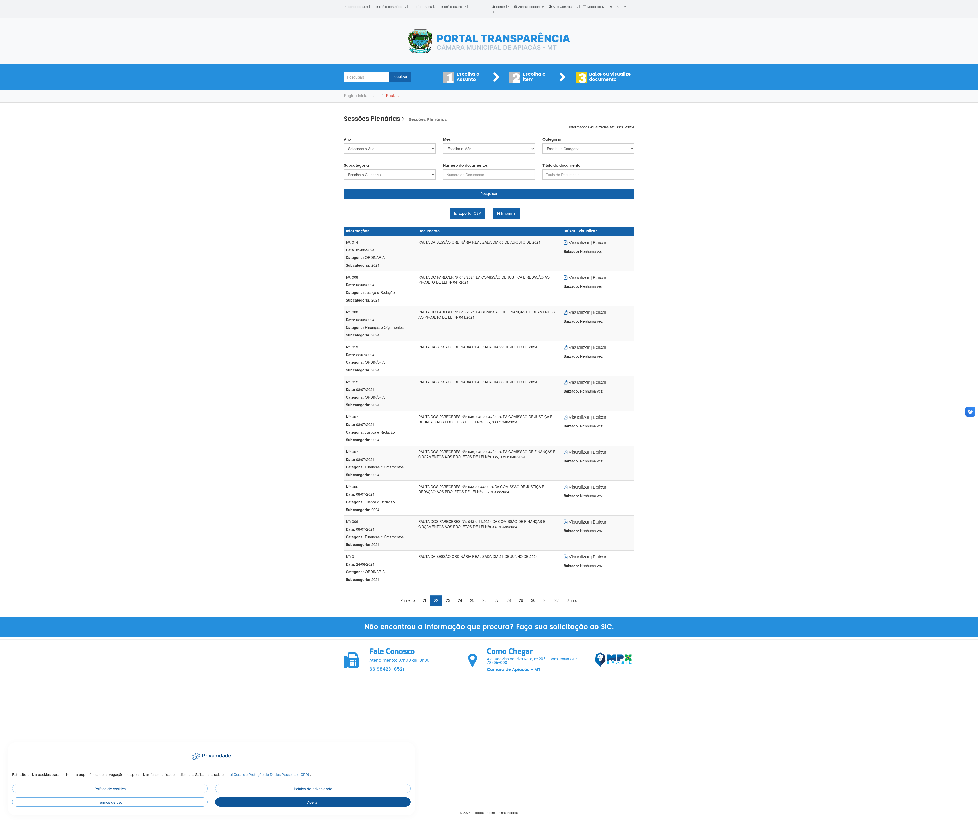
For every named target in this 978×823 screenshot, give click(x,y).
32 (556, 601)
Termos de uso (110, 802)
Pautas (392, 95)
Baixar (599, 242)
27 (497, 601)
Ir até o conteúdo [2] (392, 7)
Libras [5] (503, 7)
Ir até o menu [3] (425, 7)
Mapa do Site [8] (600, 7)
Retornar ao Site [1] (358, 7)
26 (484, 601)
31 (545, 601)
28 (509, 601)
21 (424, 601)
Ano (347, 139)
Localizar (400, 77)
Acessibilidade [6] (532, 7)
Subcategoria (356, 165)
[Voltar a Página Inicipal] (489, 41)
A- (494, 12)
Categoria (551, 139)
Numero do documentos (465, 165)
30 (533, 601)
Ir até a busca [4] (454, 7)
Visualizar (579, 242)
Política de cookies (110, 789)
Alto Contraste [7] (566, 7)
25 (472, 601)
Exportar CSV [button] (469, 213)
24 (460, 601)
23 (448, 601)
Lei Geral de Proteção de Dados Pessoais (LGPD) (269, 774)
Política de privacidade (313, 789)
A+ (619, 7)
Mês (447, 139)
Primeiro (408, 601)
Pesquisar (489, 194)
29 (521, 601)
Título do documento (561, 165)
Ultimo (571, 601)
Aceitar (313, 802)
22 (436, 601)
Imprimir (507, 213)
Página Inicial (356, 95)
